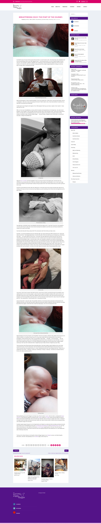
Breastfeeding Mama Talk (55, 425)
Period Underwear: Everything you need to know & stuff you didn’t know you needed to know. (78, 89)
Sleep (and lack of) (76, 164)
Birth (74, 156)
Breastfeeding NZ (45, 425)
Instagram (49, 435)
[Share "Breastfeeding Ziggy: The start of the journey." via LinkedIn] (38, 445)
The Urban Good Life (75, 179)
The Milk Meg (38, 425)
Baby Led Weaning (76, 150)
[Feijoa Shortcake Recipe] (72, 49)
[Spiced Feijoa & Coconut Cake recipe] (72, 43)
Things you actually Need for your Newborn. (78, 75)
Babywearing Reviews (77, 173)
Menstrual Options (76, 176)
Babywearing (81, 62)
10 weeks (48, 417)
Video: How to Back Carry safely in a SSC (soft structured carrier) (33, 478)
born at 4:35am (24, 180)
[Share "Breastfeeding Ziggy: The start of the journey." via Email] (45, 445)
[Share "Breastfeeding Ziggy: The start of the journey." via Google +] (31, 445)
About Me (57, 6)
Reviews (78, 6)
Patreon (76, 30)
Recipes (80, 45)
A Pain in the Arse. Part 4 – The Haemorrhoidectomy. (77, 84)
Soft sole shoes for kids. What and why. (81, 38)
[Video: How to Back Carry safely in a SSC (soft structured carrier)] (34, 467)
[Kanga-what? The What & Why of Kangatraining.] (72, 61)
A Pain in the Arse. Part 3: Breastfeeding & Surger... (30, 1)
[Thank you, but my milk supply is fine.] (20, 465)
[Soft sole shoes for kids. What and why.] (72, 38)
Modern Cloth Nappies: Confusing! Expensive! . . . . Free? (78, 71)
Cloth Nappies (75, 161)
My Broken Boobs (45, 19)
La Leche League (40, 427)
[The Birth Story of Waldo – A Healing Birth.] (47, 468)
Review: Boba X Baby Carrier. (78, 79)
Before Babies (75, 133)
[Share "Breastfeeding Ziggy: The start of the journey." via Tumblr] (33, 445)
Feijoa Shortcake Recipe (79, 49)
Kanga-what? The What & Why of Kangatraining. (81, 61)
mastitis (46, 416)
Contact (85, 6)
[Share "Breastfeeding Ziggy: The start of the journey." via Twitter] (29, 445)
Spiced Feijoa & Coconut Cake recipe (80, 43)
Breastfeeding (38, 19)
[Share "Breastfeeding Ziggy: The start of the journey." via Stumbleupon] (43, 445)
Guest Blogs (73, 144)
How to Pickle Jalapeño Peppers (79, 55)
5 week (39, 417)
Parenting (65, 6)
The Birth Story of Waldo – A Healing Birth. (47, 479)
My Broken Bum (76, 138)
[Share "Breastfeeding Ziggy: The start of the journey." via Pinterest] (36, 445)
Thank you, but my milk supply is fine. (19, 473)
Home (52, 6)
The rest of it (85, 40)
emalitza (27, 19)
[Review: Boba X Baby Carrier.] (61, 465)
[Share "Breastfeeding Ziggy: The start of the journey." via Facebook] (26, 445)
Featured (72, 6)
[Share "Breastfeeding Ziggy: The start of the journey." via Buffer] (40, 445)
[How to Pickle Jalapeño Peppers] (72, 55)
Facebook (36, 436)
